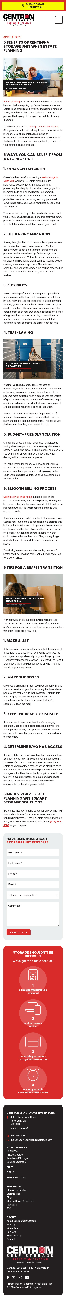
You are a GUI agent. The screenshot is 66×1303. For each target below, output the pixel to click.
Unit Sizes (12, 1151)
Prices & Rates (15, 1154)
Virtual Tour (13, 1228)
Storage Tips (13, 1193)
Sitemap (28, 1283)
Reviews (11, 1231)
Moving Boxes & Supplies (20, 1201)
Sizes (10, 1167)
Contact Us (18, 932)
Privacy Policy (14, 1283)
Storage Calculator (16, 1190)
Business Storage (16, 1162)
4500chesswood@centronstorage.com (31, 1139)
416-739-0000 (18, 1135)
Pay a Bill (12, 1204)
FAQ (9, 1208)
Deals (10, 1172)
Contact (11, 1239)
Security (11, 1224)
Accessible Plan (43, 1283)
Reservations (16, 1177)
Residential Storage (17, 1158)
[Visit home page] (18, 19)
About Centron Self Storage (21, 1221)
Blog (9, 1197)
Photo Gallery (14, 1235)
